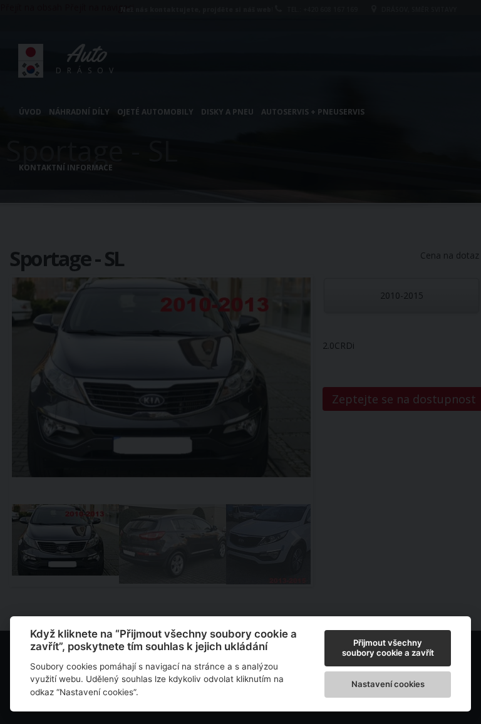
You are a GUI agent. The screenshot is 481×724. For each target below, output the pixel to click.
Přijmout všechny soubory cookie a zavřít (388, 648)
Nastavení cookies (388, 684)
